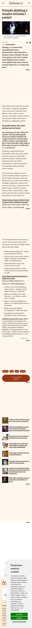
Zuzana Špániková (10, 44)
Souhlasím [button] (19, 614)
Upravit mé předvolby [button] (19, 621)
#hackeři (23, 371)
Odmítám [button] (19, 618)
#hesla (16, 371)
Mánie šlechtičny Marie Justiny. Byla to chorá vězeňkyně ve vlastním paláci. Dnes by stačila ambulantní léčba (18, 445)
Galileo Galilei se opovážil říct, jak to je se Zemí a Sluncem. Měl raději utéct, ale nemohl (19, 479)
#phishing (5, 371)
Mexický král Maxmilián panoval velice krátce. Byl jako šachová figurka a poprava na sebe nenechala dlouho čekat (19, 428)
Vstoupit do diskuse (17, 378)
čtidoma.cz (16, 3)
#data (11, 371)
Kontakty (4, 623)
